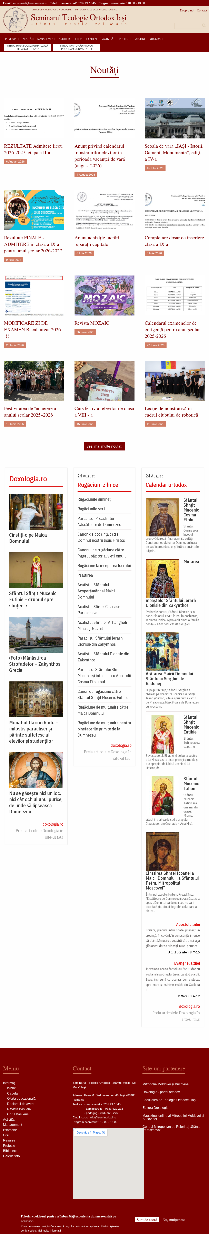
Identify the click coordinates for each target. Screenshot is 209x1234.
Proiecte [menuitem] (125, 39)
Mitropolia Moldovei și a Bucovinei (52, 10)
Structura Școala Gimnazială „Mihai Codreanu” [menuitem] (27, 47)
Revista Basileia (19, 1109)
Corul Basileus (18, 1114)
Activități (9, 1119)
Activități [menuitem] (108, 39)
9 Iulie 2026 (13, 259)
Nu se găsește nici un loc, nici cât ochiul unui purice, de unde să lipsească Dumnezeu (36, 802)
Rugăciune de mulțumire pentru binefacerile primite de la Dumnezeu (104, 729)
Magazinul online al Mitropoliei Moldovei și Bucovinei (173, 1117)
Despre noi (187, 10)
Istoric (11, 1088)
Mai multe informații (49, 1230)
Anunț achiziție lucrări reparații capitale (96, 240)
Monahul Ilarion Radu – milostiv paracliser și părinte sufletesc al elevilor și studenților (33, 731)
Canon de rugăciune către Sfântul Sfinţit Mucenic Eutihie (103, 694)
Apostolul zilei (188, 924)
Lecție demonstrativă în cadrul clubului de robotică (171, 411)
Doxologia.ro (28, 478)
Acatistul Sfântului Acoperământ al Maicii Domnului (96, 591)
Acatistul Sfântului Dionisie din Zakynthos (103, 657)
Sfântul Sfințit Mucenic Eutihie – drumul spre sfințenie (32, 599)
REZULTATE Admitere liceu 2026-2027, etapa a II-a (33, 149)
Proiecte (9, 1145)
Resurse (9, 1140)
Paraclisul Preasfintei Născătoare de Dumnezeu (99, 521)
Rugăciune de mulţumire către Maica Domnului (103, 710)
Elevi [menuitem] (78, 39)
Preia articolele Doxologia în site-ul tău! (39, 834)
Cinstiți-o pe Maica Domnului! (28, 538)
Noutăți (104, 69)
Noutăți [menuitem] (28, 39)
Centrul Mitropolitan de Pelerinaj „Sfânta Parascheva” (171, 1128)
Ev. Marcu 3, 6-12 (188, 996)
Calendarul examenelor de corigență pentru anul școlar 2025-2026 (172, 329)
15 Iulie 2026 (155, 168)
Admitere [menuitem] (65, 39)
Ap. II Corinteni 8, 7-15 (184, 952)
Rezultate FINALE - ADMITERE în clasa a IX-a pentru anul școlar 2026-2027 (33, 244)
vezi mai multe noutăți (104, 446)
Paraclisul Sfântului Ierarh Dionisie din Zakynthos (100, 641)
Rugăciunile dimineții (95, 499)
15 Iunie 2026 (85, 424)
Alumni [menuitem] (140, 39)
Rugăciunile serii (91, 509)
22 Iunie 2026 (156, 345)
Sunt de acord (147, 1219)
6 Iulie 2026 (84, 253)
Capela (12, 1093)
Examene (10, 1130)
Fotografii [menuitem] (156, 39)
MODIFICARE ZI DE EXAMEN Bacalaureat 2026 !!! (32, 329)
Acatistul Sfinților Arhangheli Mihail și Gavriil (102, 625)
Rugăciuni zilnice (98, 484)
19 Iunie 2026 (15, 424)
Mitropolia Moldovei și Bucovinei (165, 1084)
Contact (202, 10)
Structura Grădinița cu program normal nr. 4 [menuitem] (76, 47)
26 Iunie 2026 (85, 332)
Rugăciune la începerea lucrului (104, 565)
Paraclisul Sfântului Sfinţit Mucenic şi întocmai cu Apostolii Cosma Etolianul (104, 675)
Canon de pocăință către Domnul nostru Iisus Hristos (101, 537)
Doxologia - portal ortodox (161, 1092)
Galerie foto (11, 1156)
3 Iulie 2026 (154, 253)
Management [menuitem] (46, 39)
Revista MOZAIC (91, 323)
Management (12, 1124)
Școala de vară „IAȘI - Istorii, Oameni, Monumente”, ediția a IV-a (174, 152)
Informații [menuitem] (12, 39)
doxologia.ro (52, 824)
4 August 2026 (86, 174)
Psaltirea (85, 575)
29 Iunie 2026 (15, 345)
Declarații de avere (20, 1104)
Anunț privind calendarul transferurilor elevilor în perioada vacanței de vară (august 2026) (99, 156)
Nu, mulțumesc (174, 1219)
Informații (9, 1083)
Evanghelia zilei (187, 963)
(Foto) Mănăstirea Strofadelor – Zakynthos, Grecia (35, 664)
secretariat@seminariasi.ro (29, 3)
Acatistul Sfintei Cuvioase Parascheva (99, 609)
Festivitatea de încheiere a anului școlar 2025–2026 (30, 411)
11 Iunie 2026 (155, 424)
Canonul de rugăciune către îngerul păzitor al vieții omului (102, 553)
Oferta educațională (21, 1098)
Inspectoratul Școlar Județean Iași (96, 10)
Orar (6, 1135)
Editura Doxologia (155, 1107)
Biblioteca (10, 1151)
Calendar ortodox (166, 484)
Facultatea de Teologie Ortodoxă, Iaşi (169, 1100)
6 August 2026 (15, 161)
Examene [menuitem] (92, 39)
